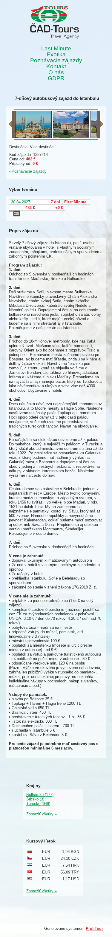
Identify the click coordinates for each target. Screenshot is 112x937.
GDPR (56, 78)
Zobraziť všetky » (41, 814)
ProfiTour (94, 928)
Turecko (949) (38, 803)
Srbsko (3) (35, 799)
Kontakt (56, 66)
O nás (56, 72)
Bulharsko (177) (39, 794)
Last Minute (56, 49)
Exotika (56, 55)
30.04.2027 (20, 202)
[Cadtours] (54, 23)
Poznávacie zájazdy (56, 61)
